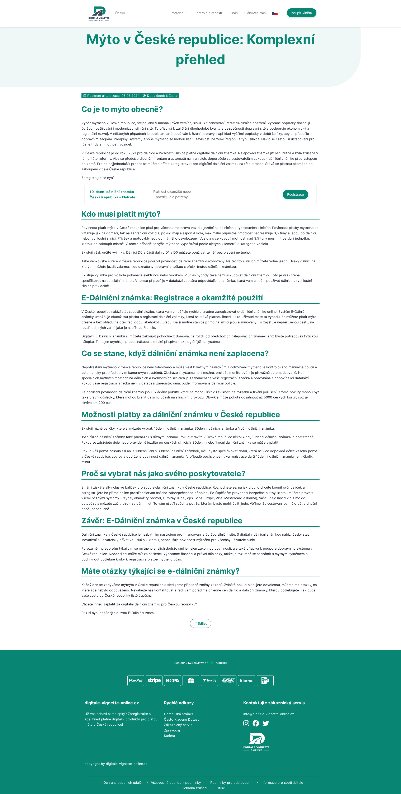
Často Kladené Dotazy (181, 719)
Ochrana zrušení (194, 788)
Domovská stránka (179, 714)
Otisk (220, 788)
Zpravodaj (172, 730)
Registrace (295, 194)
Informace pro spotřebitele (281, 782)
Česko (120, 13)
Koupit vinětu (301, 13)
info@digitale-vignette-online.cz (268, 714)
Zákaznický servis (178, 725)
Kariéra (169, 736)
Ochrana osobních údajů (122, 782)
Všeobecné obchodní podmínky (175, 782)
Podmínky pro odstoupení (230, 782)
